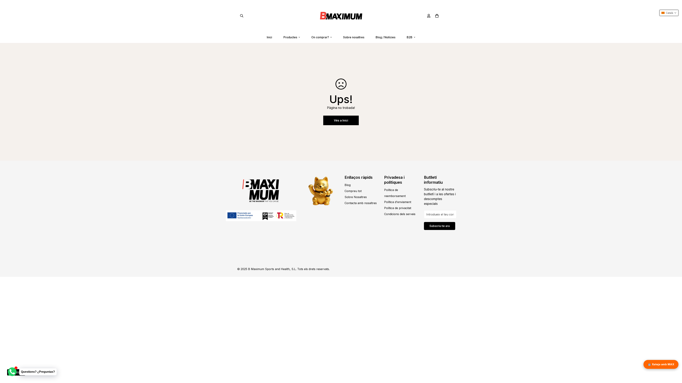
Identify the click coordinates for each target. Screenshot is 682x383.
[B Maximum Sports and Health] (341, 16)
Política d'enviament (397, 202)
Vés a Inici (341, 120)
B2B (409, 37)
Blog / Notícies (385, 37)
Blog (348, 185)
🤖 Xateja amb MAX (661, 364)
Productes (290, 37)
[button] (437, 16)
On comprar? (320, 37)
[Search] (241, 16)
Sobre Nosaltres (356, 197)
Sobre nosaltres (353, 37)
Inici (269, 37)
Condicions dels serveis (399, 214)
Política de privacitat (397, 208)
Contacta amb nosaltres (361, 203)
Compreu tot (353, 191)
